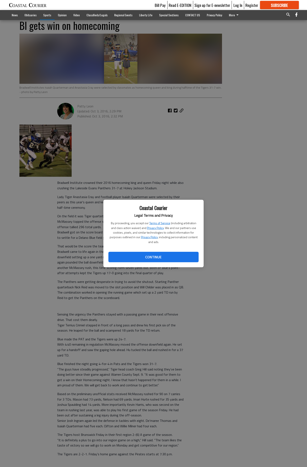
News (15, 15)
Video (76, 15)
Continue (153, 257)
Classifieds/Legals (97, 15)
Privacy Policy (155, 228)
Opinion (62, 15)
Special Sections (169, 15)
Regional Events (123, 15)
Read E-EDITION (180, 5)
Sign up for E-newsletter (212, 5)
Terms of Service (159, 223)
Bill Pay (160, 5)
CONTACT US (192, 15)
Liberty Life (145, 15)
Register (251, 5)
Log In (237, 5)
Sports (47, 15)
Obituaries (30, 15)
